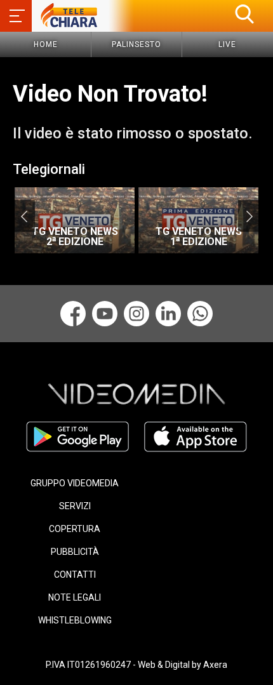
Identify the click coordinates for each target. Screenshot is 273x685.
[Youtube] (105, 313)
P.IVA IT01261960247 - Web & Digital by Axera (136, 665)
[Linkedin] (168, 313)
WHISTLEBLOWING (75, 620)
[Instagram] (136, 313)
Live (227, 44)
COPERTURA (74, 529)
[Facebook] (73, 313)
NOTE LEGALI (74, 597)
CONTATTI (75, 574)
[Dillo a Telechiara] (200, 313)
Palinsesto (136, 44)
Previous (24, 216)
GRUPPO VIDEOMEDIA (74, 483)
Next (249, 216)
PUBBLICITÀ (75, 552)
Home (46, 44)
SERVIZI (75, 506)
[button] (244, 13)
